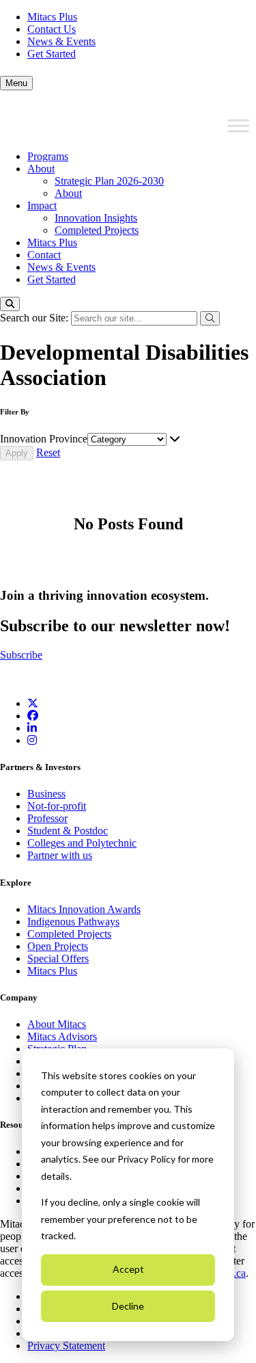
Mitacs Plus (52, 17)
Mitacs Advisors (62, 1036)
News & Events (61, 41)
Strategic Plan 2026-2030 (109, 181)
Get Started (51, 53)
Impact (42, 205)
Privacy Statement (66, 1345)
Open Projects (57, 946)
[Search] (10, 304)
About (41, 168)
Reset (48, 452)
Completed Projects (97, 230)
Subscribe (21, 655)
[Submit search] (210, 318)
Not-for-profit (56, 806)
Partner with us (59, 855)
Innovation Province (43, 439)
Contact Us (51, 29)
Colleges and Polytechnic (82, 843)
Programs (47, 156)
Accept (128, 1269)
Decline (128, 1306)
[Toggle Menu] (238, 126)
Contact (44, 255)
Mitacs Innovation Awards (84, 909)
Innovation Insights (96, 218)
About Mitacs (56, 1024)
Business (46, 793)
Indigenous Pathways (73, 921)
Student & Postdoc (67, 830)
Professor (47, 818)
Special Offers (58, 958)
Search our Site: (35, 317)
